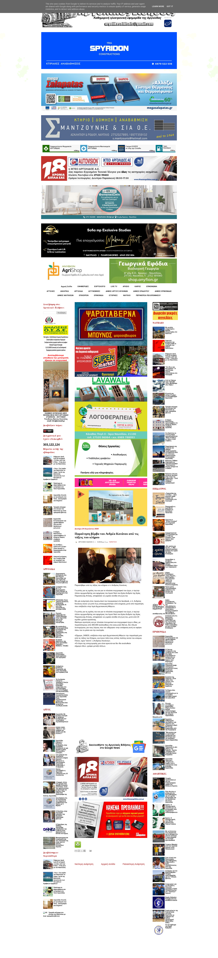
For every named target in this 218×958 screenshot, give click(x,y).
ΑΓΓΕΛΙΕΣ (51, 291)
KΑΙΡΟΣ (138, 286)
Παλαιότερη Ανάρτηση (134, 864)
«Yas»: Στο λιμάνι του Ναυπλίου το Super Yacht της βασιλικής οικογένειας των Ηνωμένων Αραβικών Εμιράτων (54, 474)
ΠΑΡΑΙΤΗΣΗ (113, 542)
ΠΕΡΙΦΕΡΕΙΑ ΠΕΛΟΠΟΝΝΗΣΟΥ (148, 295)
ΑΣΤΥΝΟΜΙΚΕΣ (94, 291)
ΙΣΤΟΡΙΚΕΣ (113, 295)
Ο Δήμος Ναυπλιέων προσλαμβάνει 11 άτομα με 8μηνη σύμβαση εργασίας (59, 536)
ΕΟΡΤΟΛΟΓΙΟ (99, 286)
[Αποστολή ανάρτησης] (89, 850)
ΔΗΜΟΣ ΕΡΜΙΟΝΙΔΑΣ (163, 291)
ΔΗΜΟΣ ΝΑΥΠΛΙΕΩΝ (65, 295)
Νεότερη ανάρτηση (84, 864)
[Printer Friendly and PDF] (78, 847)
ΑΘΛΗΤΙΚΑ (64, 291)
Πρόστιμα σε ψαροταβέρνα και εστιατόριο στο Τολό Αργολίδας (59, 486)
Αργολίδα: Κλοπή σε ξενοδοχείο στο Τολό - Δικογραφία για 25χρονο (59, 497)
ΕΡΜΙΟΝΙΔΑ (98, 295)
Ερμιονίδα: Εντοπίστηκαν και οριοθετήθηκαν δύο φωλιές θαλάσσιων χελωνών (59, 523)
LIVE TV (114, 286)
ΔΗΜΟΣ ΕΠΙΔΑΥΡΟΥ (141, 291)
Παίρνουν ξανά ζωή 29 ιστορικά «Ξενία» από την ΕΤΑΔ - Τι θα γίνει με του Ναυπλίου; (59, 460)
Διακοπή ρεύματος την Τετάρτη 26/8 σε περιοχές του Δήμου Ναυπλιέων (60, 559)
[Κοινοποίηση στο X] (81, 850)
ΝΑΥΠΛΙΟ (126, 295)
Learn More (158, 6)
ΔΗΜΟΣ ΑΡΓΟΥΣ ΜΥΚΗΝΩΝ (117, 291)
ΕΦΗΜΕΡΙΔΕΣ (83, 286)
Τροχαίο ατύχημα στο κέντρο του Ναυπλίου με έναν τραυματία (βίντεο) (59, 509)
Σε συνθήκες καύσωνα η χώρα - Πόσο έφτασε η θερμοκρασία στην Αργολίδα (60, 548)
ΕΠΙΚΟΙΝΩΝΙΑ (151, 286)
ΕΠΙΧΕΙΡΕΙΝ (83, 295)
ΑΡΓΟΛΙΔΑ (78, 291)
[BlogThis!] (78, 850)
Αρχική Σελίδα (66, 286)
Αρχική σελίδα (108, 864)
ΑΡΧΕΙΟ (126, 286)
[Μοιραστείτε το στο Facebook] (84, 850)
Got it (170, 6)
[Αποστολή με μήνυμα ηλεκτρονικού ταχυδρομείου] (76, 850)
